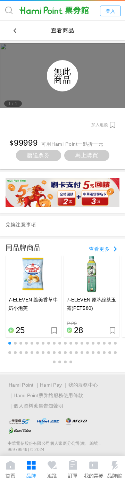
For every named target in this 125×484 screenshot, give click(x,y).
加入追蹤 (99, 124)
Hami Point (21, 385)
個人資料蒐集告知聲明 (38, 406)
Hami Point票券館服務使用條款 (48, 395)
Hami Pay (51, 385)
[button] (9, 343)
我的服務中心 (83, 385)
